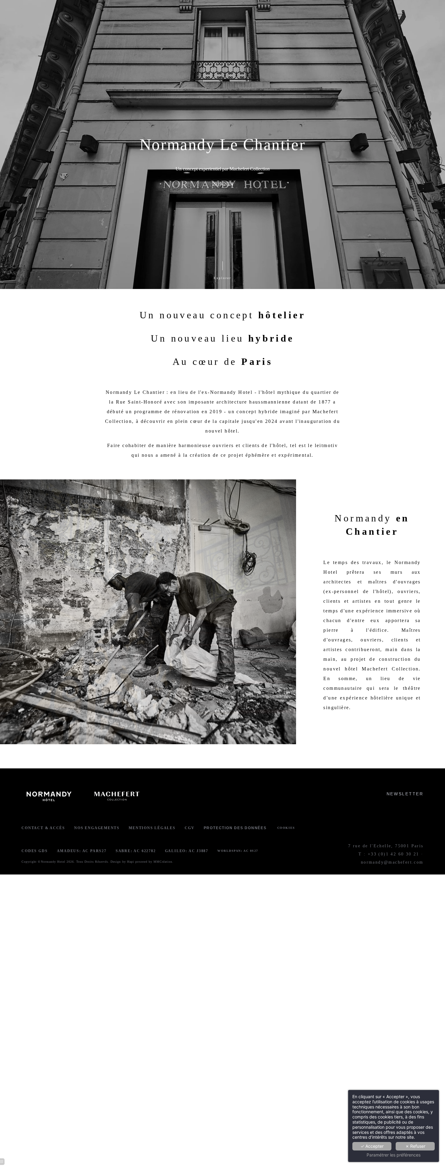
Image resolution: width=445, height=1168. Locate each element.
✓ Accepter (372, 1146)
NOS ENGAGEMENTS (97, 828)
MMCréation (162, 861)
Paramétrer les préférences (393, 1155)
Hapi (130, 861)
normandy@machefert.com (392, 862)
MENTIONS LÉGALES (152, 828)
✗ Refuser (415, 1146)
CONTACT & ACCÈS (43, 828)
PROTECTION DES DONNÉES (235, 828)
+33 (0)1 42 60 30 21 (393, 854)
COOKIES (286, 827)
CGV (189, 828)
